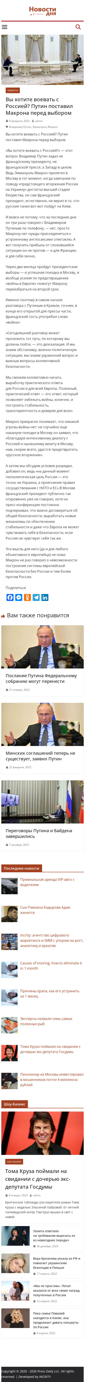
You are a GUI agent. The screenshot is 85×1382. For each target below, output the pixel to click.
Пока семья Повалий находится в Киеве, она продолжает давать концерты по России (55, 1320)
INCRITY (45, 1377)
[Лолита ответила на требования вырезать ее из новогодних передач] (15, 1238)
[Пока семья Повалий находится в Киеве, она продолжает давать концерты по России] (15, 1323)
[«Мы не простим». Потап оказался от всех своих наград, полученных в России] (15, 1293)
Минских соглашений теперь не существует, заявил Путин (40, 756)
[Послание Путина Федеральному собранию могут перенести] (42, 628)
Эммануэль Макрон (45, 127)
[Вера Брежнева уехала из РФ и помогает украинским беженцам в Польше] (15, 1266)
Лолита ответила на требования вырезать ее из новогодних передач (54, 1235)
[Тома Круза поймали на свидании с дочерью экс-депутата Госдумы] (42, 1133)
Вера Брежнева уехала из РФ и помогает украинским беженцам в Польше (56, 1263)
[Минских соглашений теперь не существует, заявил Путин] (42, 705)
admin (39, 121)
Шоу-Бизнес (14, 1161)
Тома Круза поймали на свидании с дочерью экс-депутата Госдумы (37, 1178)
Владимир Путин (20, 127)
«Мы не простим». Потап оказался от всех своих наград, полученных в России (56, 1290)
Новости (12, 90)
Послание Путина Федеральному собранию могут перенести (41, 678)
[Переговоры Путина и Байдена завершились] (42, 783)
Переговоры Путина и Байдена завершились (39, 833)
